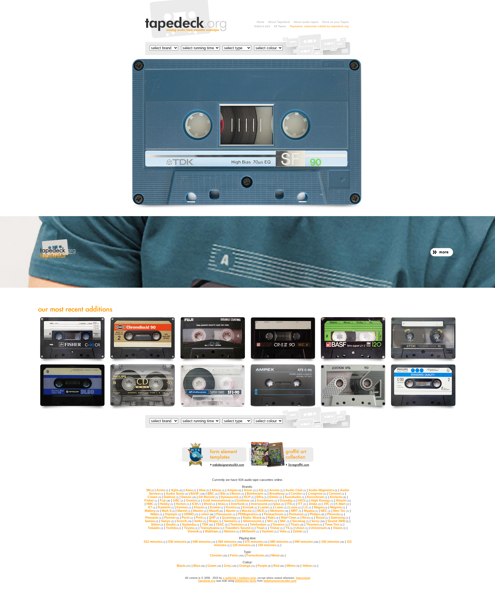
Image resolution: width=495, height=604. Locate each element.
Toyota (191, 528)
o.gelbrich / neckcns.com (239, 578)
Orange (247, 565)
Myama (311, 510)
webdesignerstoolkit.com (280, 580)
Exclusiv (338, 497)
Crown (154, 497)
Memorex (279, 510)
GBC (178, 500)
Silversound (253, 521)
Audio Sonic (177, 493)
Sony (318, 521)
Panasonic (225, 514)
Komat (216, 507)
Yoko (284, 531)
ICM (196, 504)
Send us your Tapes (335, 21)
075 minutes (256, 541)
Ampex (234, 490)
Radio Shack (254, 517)
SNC (285, 521)
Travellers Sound (239, 528)
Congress (317, 493)
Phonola (335, 514)
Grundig (288, 500)
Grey (230, 565)
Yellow (309, 565)
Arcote (276, 490)
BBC (212, 493)
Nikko (156, 514)
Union (301, 528)
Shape (215, 521)
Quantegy (231, 517)
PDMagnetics (249, 514)
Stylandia (190, 524)
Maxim (232, 510)
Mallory (152, 510)
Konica (233, 507)
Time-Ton (334, 524)
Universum (320, 528)
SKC (272, 521)
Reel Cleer (290, 517)
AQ (262, 490)
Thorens (314, 524)
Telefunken (260, 524)
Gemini (193, 500)
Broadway (278, 493)
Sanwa (151, 521)
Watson (231, 531)
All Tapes (280, 26)
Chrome (218, 555)
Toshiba (173, 528)
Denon (188, 497)
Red (278, 565)
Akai (204, 490)
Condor (297, 493)
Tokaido (155, 528)
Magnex (337, 507)
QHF (214, 517)
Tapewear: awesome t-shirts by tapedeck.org (319, 26)
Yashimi (269, 531)
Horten (182, 504)
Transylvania (211, 528)
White (293, 565)
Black (184, 565)
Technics (238, 524)
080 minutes (281, 541)
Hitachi (343, 500)
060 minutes (230, 541)
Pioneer (171, 517)
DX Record (208, 497)
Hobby (166, 504)
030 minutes (179, 541)
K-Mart (342, 504)
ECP (249, 497)
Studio (172, 524)
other (207, 514)
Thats (297, 524)
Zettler (299, 531)
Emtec (275, 497)
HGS (303, 500)
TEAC (222, 524)
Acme (162, 490)
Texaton (280, 524)
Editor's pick (262, 26)
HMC (151, 504)
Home (260, 21)
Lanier (266, 507)
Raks (273, 517)
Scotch (184, 521)
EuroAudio (295, 497)
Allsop (218, 490)
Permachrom (275, 514)
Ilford (209, 504)
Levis (295, 507)
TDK (207, 524)
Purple (264, 565)
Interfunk (239, 504)
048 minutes (203, 541)
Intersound (261, 504)
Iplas (278, 504)
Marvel (183, 510)
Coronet (336, 493)
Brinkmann (257, 493)
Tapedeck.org (206, 580)
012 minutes (155, 541)
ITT (302, 504)
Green (214, 565)
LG (307, 507)
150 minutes (269, 545)
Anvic (250, 490)
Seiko (200, 521)
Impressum (303, 578)
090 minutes (306, 541)
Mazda (248, 510)
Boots (237, 493)
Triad (261, 528)
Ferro (237, 555)
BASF (197, 493)
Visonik (195, 531)
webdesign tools (245, 580)
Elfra (261, 497)
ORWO (191, 514)
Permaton (298, 514)
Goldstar (245, 500)
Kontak (250, 507)
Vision (339, 528)
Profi (201, 517)
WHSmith (250, 531)
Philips (317, 514)
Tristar (276, 528)
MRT (296, 510)
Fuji (165, 500)
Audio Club (295, 490)
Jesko (315, 504)
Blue (199, 565)
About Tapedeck (279, 21)
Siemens (232, 521)
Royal (322, 517)
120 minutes (243, 545)
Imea (223, 504)
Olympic (173, 514)
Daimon (171, 497)
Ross (307, 517)
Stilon (157, 524)
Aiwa (190, 490)
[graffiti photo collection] (281, 466)
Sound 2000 (338, 521)
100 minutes (332, 541)
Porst (187, 517)
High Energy (322, 500)
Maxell (216, 510)
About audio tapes (306, 21)
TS (289, 528)
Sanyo (167, 521)
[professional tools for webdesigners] (214, 466)
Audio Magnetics (323, 490)
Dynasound (231, 497)
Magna (320, 507)
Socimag (300, 521)
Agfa (177, 490)
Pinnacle (153, 517)
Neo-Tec (341, 510)
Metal (277, 555)
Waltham (213, 531)
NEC (326, 510)
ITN (290, 504)
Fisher (150, 500)
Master (200, 510)
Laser (281, 507)
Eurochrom (317, 497)
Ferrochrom (257, 555)
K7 (152, 507)
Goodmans (267, 500)
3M (150, 490)
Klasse (200, 507)
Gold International (218, 500)
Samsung (339, 517)
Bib (224, 493)
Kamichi (166, 507)
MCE (262, 510)
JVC (328, 504)
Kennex (183, 507)
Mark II (168, 510)
